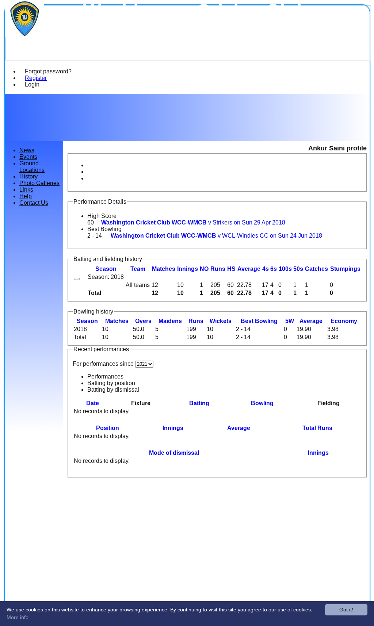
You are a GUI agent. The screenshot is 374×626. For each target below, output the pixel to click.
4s (265, 269)
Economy (344, 321)
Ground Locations (32, 166)
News (26, 150)
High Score (102, 216)
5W (289, 321)
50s (298, 269)
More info (17, 617)
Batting (199, 403)
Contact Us (33, 203)
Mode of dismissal (174, 453)
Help (25, 196)
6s (273, 269)
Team (137, 269)
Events (28, 157)
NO (204, 269)
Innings (173, 428)
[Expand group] (77, 279)
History (28, 176)
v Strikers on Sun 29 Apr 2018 (193, 222)
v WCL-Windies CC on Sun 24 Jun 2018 (216, 236)
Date (92, 403)
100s (285, 269)
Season (106, 269)
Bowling (262, 403)
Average (311, 321)
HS (231, 269)
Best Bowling (104, 229)
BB (259, 321)
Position (107, 428)
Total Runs (317, 428)
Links (26, 190)
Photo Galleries (39, 183)
